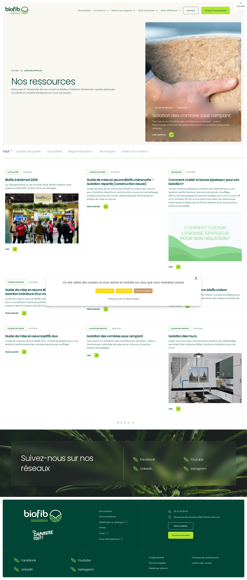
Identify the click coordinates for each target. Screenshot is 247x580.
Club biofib (241, 6)
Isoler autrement (146, 10)
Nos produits (84, 10)
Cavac (102, 533)
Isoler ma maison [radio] (135, 151)
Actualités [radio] (55, 151)
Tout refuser (124, 290)
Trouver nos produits (215, 10)
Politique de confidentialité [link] (123, 298)
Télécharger (93, 206)
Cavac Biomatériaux (109, 539)
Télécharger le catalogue (111, 522)
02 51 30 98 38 (181, 511)
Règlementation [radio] (81, 151)
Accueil (15, 70)
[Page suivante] (133, 422)
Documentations (107, 516)
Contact (191, 10)
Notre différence (169, 10)
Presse (102, 527)
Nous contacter (180, 526)
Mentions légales (157, 563)
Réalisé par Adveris (158, 568)
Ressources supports (121, 10)
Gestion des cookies (202, 563)
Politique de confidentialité (205, 557)
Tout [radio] (7, 151)
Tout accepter (105, 290)
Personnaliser (143, 290)
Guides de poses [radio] (29, 151)
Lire (7, 249)
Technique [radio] (108, 151)
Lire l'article (159, 135)
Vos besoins (99, 10)
